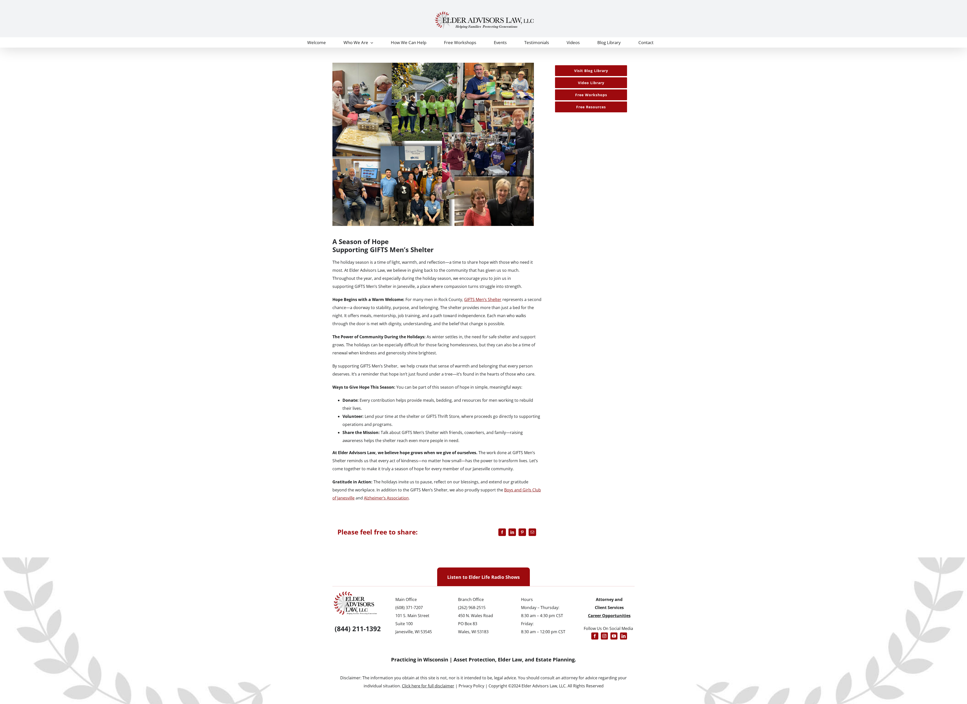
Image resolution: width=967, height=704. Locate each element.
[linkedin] (623, 636)
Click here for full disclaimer (428, 686)
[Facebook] (502, 532)
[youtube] (613, 636)
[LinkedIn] (512, 532)
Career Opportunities (609, 615)
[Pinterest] (522, 532)
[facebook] (594, 636)
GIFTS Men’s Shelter (373, 286)
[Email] (532, 532)
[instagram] (604, 636)
